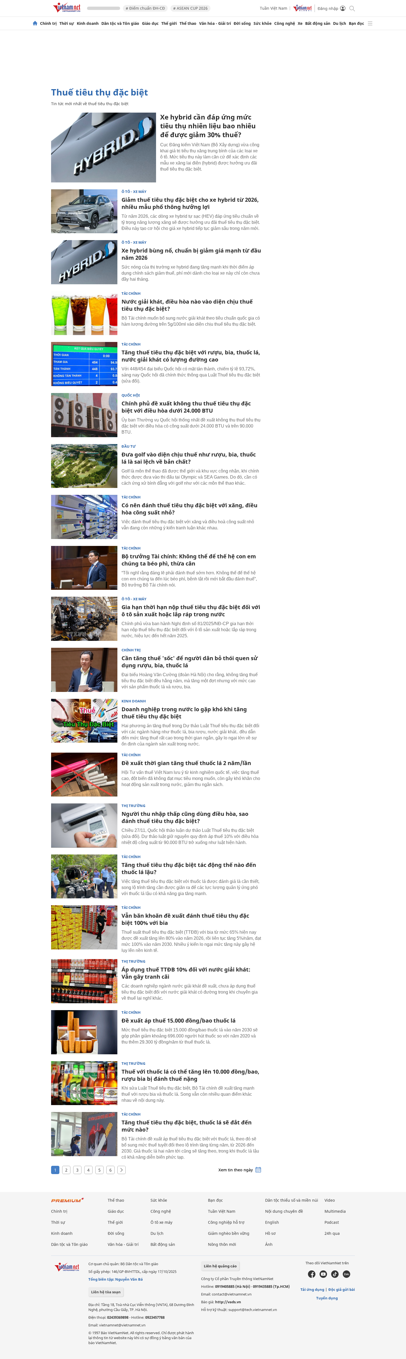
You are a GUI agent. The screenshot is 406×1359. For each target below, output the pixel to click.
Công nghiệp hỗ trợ (226, 1222)
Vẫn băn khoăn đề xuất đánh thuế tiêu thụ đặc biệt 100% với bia (185, 919)
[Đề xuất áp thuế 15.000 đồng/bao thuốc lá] (84, 1032)
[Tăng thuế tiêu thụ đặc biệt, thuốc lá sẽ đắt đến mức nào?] (84, 1134)
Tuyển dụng (327, 1298)
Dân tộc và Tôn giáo (120, 23)
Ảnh (269, 1244)
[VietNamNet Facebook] (311, 1276)
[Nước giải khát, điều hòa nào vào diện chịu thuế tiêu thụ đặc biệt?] (84, 313)
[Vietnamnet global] (302, 10)
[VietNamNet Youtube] (323, 1276)
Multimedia (335, 1211)
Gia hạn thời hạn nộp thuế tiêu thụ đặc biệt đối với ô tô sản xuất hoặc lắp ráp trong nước (191, 610)
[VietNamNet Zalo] (346, 1276)
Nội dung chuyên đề (284, 1211)
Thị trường (133, 806)
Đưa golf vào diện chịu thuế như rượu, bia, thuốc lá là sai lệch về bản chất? (189, 458)
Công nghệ (284, 23)
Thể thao (188, 23)
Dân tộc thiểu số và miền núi (291, 1200)
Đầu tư (129, 446)
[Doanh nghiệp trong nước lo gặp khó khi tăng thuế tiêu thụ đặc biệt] (84, 721)
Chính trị (48, 23)
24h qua (332, 1233)
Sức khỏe (262, 23)
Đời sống (242, 23)
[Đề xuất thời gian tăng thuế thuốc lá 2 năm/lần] (84, 775)
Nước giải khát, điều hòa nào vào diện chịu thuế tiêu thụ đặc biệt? (187, 305)
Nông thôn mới (222, 1244)
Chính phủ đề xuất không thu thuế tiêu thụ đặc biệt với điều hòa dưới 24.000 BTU (186, 407)
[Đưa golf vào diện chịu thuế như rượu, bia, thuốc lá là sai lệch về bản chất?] (84, 466)
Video (330, 1200)
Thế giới (169, 23)
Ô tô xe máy (161, 1222)
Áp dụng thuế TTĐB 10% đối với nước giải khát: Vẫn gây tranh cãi (186, 973)
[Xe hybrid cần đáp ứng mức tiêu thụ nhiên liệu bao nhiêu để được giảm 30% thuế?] (103, 147)
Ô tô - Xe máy (134, 191)
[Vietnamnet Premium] (67, 1202)
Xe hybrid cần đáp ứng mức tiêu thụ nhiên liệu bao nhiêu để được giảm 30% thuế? (208, 125)
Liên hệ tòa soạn (106, 1291)
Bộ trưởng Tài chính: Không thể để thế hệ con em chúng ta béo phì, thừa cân (189, 560)
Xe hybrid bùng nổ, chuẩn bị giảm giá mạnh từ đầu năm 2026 (191, 254)
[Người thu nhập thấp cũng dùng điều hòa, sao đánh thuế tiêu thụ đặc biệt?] (84, 825)
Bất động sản (317, 23)
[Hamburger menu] (370, 23)
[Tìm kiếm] (352, 8)
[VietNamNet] (35, 23)
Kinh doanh (88, 23)
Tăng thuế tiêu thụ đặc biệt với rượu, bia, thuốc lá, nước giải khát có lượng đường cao (191, 356)
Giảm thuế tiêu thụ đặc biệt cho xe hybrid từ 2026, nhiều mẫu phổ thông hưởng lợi (190, 203)
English (272, 1222)
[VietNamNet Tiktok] (335, 1276)
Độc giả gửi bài (341, 1289)
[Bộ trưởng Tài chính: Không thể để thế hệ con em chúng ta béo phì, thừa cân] (84, 568)
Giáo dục (150, 23)
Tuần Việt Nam (273, 8)
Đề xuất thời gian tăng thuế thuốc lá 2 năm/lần (186, 763)
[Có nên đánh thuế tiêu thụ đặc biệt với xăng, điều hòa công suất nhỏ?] (84, 517)
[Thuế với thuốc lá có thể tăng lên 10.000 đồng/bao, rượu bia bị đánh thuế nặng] (84, 1083)
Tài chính (131, 293)
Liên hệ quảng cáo (220, 1266)
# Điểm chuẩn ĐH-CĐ (145, 8)
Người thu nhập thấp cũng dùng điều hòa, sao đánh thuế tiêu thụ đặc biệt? (185, 817)
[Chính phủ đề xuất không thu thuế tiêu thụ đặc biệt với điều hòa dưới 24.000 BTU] (84, 415)
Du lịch (339, 23)
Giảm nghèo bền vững (228, 1233)
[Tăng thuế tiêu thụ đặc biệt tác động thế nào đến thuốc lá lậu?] (84, 876)
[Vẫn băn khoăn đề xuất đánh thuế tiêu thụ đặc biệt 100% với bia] (84, 927)
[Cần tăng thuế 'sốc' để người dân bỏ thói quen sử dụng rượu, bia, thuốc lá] (84, 670)
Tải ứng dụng (312, 1289)
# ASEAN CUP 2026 (190, 8)
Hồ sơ (270, 1233)
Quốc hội (131, 395)
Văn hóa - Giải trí (215, 23)
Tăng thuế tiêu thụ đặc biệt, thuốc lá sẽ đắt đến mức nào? (187, 1126)
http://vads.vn (228, 1301)
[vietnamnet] (67, 13)
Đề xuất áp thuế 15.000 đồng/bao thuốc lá (179, 1020)
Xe (300, 23)
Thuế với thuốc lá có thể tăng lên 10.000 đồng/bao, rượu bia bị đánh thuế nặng (190, 1075)
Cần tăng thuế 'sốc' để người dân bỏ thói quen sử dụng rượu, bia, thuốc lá (190, 661)
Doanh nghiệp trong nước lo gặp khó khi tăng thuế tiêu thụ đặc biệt (184, 712)
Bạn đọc (356, 23)
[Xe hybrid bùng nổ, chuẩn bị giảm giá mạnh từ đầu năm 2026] (84, 262)
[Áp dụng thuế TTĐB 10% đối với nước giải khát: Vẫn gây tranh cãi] (84, 981)
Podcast (332, 1222)
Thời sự (66, 23)
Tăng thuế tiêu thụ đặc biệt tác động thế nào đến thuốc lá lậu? (189, 868)
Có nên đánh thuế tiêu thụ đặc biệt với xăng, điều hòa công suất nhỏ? (189, 508)
